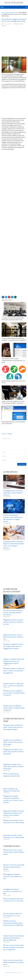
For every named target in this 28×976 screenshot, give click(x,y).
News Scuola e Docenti (12, 12)
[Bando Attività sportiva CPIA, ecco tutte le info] (14, 372)
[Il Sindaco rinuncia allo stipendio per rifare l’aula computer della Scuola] (14, 309)
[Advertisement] (14, 42)
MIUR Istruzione (14, 2)
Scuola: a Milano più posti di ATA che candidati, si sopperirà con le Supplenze (14, 339)
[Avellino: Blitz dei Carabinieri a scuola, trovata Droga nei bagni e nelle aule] (14, 393)
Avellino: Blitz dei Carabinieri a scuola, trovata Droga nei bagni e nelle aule (13, 402)
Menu (2, 7)
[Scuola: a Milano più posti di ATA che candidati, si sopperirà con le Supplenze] (14, 330)
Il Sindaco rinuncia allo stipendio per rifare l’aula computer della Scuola (13, 319)
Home (3, 12)
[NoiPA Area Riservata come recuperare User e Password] (14, 413)
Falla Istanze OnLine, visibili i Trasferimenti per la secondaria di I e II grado (13, 360)
